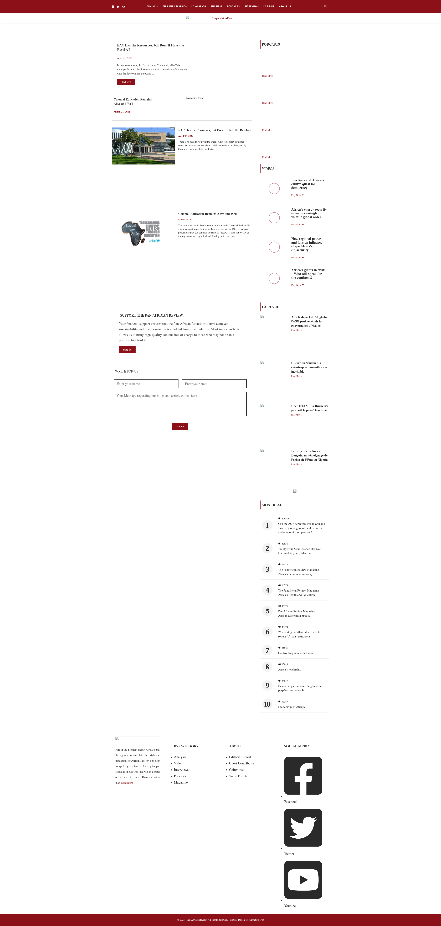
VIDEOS (268, 168)
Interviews (251, 6)
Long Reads (198, 6)
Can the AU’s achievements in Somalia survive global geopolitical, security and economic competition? (301, 528)
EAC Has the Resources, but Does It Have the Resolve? (150, 47)
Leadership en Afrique (292, 707)
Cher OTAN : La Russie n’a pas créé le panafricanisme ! (310, 408)
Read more (127, 782)
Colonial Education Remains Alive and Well (133, 101)
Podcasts (233, 6)
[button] (325, 6)
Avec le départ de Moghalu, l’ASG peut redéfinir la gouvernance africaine (309, 321)
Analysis (152, 6)
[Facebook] (113, 6)
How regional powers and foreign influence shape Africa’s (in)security (306, 244)
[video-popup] (274, 188)
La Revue (268, 6)
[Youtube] (123, 6)
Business (216, 6)
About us (285, 6)
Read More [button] (126, 82)
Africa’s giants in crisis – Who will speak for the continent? (308, 273)
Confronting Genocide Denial (296, 653)
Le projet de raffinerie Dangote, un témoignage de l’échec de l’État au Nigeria (309, 455)
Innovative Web (256, 919)
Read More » (296, 330)
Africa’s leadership (289, 669)
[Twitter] (118, 6)
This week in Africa (174, 6)
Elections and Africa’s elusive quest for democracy (307, 184)
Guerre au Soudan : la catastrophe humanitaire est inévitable (310, 367)
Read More (183, 157)
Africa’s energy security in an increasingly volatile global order (309, 213)
